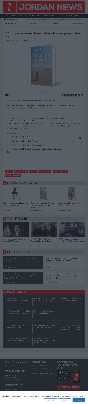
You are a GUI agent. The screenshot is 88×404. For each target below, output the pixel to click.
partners (8, 395)
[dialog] (44, 397)
